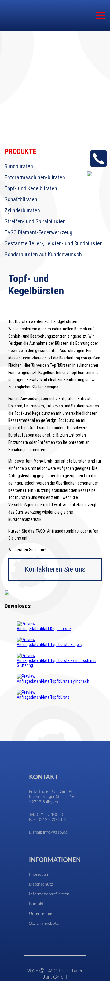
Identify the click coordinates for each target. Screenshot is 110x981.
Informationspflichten (49, 894)
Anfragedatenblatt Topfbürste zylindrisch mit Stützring (56, 663)
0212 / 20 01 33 (53, 820)
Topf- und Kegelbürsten (31, 188)
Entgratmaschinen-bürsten (35, 177)
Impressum (39, 874)
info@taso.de (55, 832)
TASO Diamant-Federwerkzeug (38, 232)
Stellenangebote (44, 923)
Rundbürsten (19, 166)
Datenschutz (41, 884)
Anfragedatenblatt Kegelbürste (44, 628)
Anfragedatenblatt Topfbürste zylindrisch (53, 681)
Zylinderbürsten (22, 210)
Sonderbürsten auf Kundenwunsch (43, 254)
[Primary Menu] (100, 15)
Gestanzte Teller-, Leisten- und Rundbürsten (54, 243)
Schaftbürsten (21, 199)
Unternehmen (42, 914)
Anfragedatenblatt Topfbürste (43, 697)
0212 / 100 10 (50, 814)
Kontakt (36, 904)
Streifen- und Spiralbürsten (35, 221)
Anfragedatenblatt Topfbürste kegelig (50, 644)
